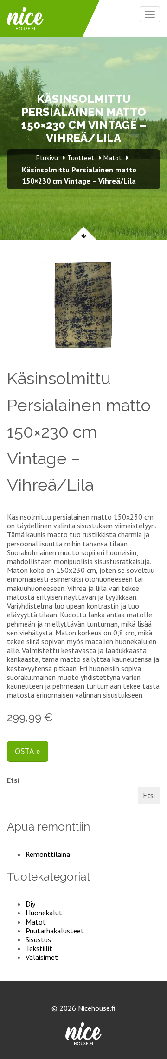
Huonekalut (44, 912)
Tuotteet (80, 157)
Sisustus (38, 939)
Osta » (27, 751)
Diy (30, 903)
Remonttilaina (48, 854)
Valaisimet (42, 957)
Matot (36, 921)
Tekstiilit (39, 948)
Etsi (13, 780)
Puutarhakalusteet (55, 930)
